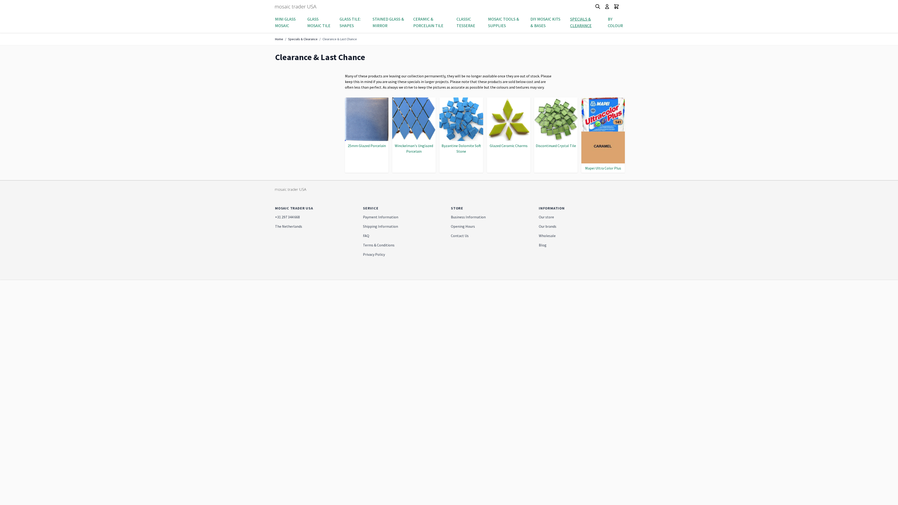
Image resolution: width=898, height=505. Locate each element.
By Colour (615, 22)
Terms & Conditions (379, 245)
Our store (546, 217)
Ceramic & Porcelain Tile (428, 22)
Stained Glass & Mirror (388, 22)
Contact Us (460, 235)
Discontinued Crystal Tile (556, 145)
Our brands (547, 226)
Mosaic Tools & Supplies (503, 22)
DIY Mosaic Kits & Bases (545, 22)
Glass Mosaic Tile (318, 22)
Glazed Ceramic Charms (509, 145)
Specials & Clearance (581, 22)
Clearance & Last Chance (339, 39)
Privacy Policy (374, 254)
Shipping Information (380, 226)
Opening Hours (463, 226)
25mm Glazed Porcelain (367, 145)
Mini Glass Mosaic (285, 22)
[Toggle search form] (597, 6)
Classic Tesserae (465, 22)
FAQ (366, 235)
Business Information (468, 217)
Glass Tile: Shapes (350, 22)
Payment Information (380, 217)
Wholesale (547, 235)
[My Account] (607, 6)
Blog (543, 245)
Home (279, 39)
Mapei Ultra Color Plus (603, 168)
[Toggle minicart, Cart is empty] (616, 6)
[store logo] (304, 6)
